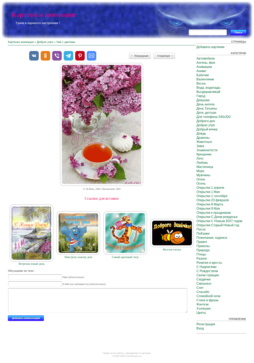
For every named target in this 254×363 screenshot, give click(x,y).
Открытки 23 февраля (212, 200)
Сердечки (203, 279)
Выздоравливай (208, 91)
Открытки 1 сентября (211, 196)
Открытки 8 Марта (209, 204)
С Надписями (206, 267)
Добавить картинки (210, 47)
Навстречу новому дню (78, 257)
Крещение (204, 154)
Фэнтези (202, 304)
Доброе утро (45, 41)
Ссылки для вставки (102, 198)
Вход (200, 328)
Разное (201, 258)
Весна (201, 83)
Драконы (203, 137)
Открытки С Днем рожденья (217, 217)
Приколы (203, 246)
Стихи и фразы (207, 300)
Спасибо (202, 292)
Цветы (201, 312)
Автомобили (205, 58)
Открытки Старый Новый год (217, 225)
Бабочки (202, 75)
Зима (200, 146)
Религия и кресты (209, 262)
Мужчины (203, 175)
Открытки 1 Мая (208, 192)
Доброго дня (205, 121)
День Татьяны (206, 108)
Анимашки (204, 66)
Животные (204, 141)
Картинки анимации (44, 14)
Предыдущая (141, 56)
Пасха (201, 229)
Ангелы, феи (205, 62)
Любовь (202, 162)
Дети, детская (206, 112)
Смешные (203, 283)
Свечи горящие (207, 275)
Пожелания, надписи (211, 237)
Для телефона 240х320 (213, 116)
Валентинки (205, 79)
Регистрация (205, 324)
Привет (201, 242)
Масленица (204, 167)
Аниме (201, 71)
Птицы (201, 254)
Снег (200, 287)
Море (200, 171)
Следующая (163, 56)
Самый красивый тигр (125, 257)
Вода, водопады (208, 87)
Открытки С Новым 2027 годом (219, 221)
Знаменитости (206, 150)
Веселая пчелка (172, 249)
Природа (203, 250)
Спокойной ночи (208, 296)
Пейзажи (203, 233)
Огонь (200, 179)
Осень (201, 183)
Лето (199, 158)
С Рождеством (207, 271)
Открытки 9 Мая (208, 208)
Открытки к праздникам (213, 212)
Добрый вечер (206, 129)
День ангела (205, 104)
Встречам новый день (31, 263)
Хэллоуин (203, 308)
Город (200, 96)
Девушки (203, 100)
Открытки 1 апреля (210, 187)
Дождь (201, 133)
